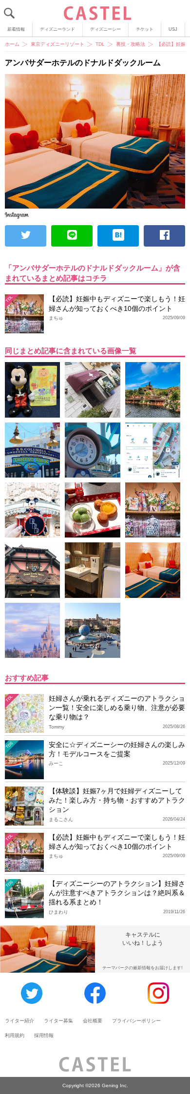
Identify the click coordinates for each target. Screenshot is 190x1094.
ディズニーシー (105, 29)
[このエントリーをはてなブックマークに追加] (118, 236)
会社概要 (92, 1020)
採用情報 (44, 1035)
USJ (173, 29)
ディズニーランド (57, 29)
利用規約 (14, 1035)
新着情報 (16, 29)
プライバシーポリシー (136, 1020)
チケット (144, 29)
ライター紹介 (19, 1020)
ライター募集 (58, 1020)
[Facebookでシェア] (164, 236)
